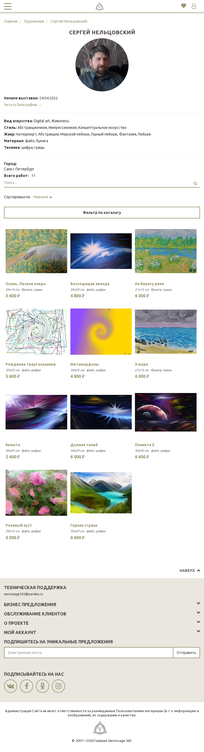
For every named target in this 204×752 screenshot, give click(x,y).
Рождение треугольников (31, 364)
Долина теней (84, 445)
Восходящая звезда (89, 284)
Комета (13, 445)
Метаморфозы (84, 364)
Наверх (187, 570)
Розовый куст (19, 525)
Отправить (186, 652)
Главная (11, 21)
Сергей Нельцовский (68, 21)
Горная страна (83, 525)
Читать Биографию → (23, 105)
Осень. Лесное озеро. (26, 284)
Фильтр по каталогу (102, 212)
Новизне (41, 197)
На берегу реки (149, 284)
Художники (34, 21)
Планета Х (144, 445)
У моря (141, 364)
